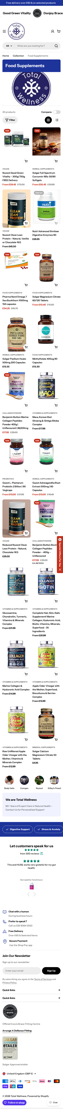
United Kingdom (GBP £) (20, 1073)
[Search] (56, 46)
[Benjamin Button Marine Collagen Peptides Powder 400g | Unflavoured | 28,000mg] (16, 386)
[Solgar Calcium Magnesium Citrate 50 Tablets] (46, 724)
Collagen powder (11, 413)
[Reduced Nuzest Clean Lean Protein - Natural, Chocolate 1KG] (16, 519)
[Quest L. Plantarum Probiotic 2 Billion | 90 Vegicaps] (16, 451)
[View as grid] (48, 120)
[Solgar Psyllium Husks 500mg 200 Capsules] (16, 335)
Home (5, 55)
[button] (29, 894)
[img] (31, 850)
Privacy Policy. (9, 982)
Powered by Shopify (38, 1096)
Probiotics (8, 479)
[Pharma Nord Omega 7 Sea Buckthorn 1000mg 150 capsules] (16, 260)
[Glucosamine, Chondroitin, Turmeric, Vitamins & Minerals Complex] (16, 581)
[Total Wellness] (27, 13)
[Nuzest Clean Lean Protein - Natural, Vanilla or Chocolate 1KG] (16, 212)
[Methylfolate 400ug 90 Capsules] (46, 329)
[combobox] (31, 46)
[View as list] (57, 120)
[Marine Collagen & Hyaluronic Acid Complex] (16, 654)
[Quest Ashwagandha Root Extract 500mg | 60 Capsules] (46, 451)
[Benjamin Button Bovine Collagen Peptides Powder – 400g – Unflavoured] (46, 513)
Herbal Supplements (43, 169)
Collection (18, 55)
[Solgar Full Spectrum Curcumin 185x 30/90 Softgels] (46, 141)
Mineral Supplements (43, 747)
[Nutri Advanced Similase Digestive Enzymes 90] (46, 206)
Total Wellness (18, 1096)
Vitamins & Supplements (44, 413)
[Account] (52, 31)
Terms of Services (43, 979)
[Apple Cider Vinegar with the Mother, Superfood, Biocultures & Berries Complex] (46, 654)
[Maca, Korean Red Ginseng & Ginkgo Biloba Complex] (46, 386)
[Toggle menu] (4, 31)
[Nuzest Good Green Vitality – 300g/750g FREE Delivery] (16, 139)
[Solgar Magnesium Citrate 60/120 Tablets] (46, 268)
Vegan (5, 169)
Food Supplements (12, 293)
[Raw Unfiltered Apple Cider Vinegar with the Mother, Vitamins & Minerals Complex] (16, 720)
